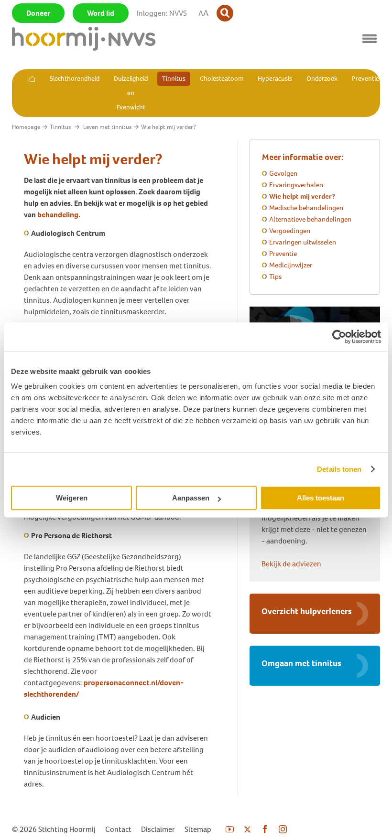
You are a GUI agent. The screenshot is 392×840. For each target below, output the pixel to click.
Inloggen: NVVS (162, 13)
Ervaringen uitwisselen (302, 242)
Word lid (100, 13)
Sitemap (198, 829)
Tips (275, 276)
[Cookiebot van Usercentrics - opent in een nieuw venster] (339, 337)
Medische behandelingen (306, 208)
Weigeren (71, 498)
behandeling (57, 215)
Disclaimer (158, 829)
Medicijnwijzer (290, 265)
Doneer (38, 13)
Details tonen (339, 469)
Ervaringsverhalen (296, 185)
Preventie (283, 253)
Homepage (26, 127)
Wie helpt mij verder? (302, 196)
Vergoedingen (289, 230)
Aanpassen (190, 498)
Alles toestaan (320, 498)
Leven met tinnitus (107, 127)
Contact (118, 829)
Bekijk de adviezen (291, 564)
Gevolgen (283, 173)
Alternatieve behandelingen (310, 219)
